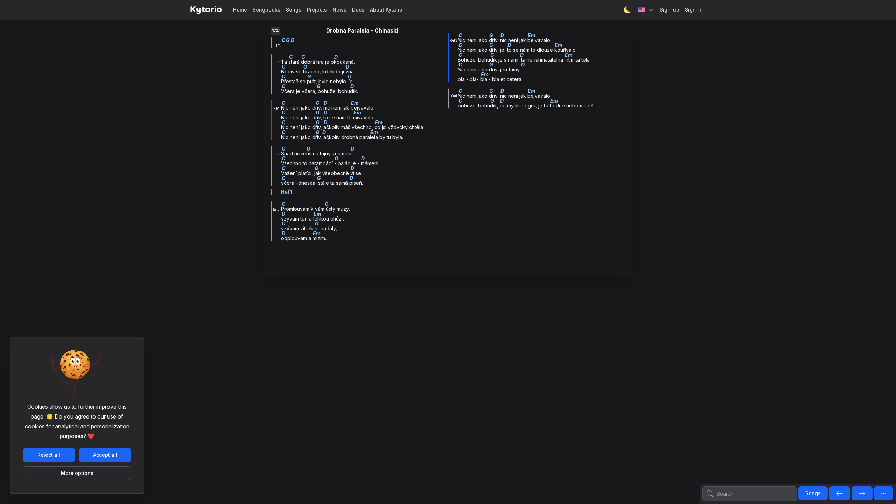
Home (240, 10)
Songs (293, 10)
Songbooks (266, 10)
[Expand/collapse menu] (883, 493)
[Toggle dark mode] (627, 10)
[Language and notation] (646, 10)
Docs (358, 10)
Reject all (48, 455)
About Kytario (386, 10)
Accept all (105, 455)
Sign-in (694, 10)
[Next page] (862, 493)
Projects (317, 10)
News (339, 10)
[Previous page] (839, 493)
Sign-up (669, 10)
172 (275, 30)
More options (77, 473)
